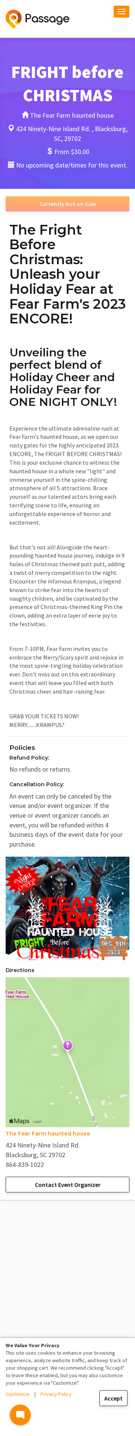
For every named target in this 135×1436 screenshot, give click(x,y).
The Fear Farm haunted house (48, 1133)
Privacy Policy (56, 1394)
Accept (113, 1398)
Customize (18, 1394)
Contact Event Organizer (67, 1184)
